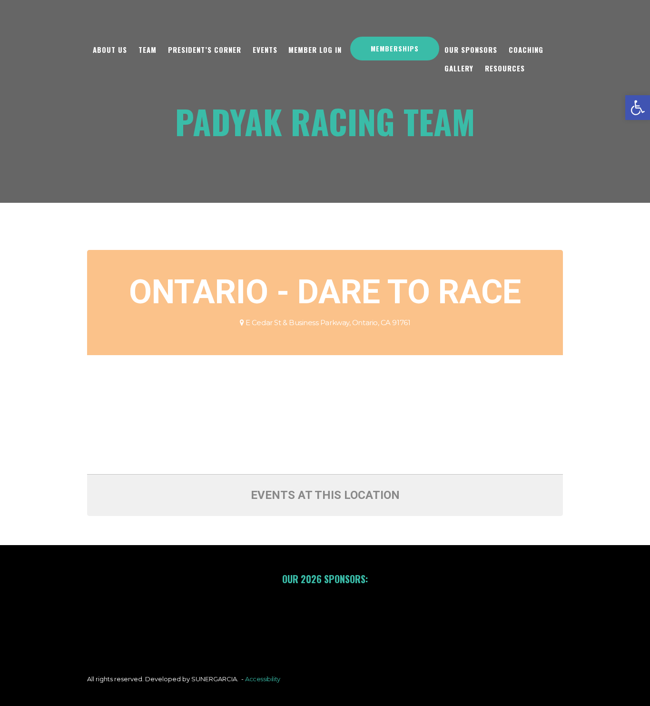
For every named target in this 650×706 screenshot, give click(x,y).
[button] (637, 107)
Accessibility (262, 679)
